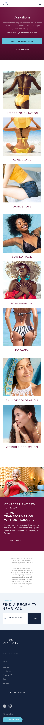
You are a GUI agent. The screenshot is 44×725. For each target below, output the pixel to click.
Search (35, 618)
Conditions (7, 671)
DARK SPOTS (22, 206)
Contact (6, 683)
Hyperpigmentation (22, 113)
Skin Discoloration (22, 400)
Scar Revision (22, 303)
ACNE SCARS (22, 159)
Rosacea (22, 350)
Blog (4, 679)
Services (6, 667)
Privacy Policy (8, 714)
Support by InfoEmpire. (10, 653)
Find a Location (22, 49)
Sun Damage (22, 256)
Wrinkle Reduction (22, 447)
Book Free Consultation (22, 41)
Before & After (8, 675)
